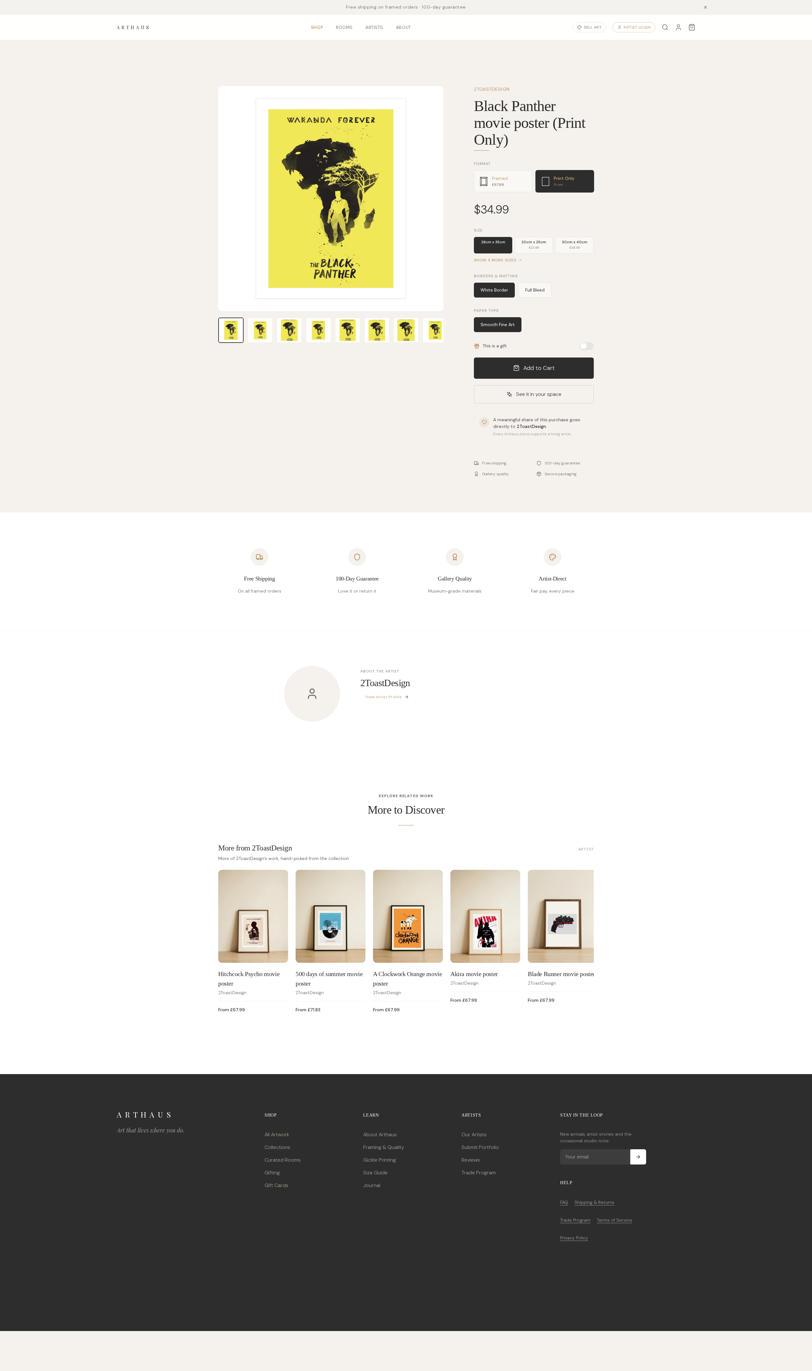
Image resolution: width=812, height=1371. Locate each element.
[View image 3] (289, 330)
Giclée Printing (379, 1160)
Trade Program (479, 1172)
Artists (374, 27)
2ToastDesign (491, 89)
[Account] (678, 27)
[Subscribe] (638, 1156)
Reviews (471, 1160)
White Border (494, 290)
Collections (277, 1147)
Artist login (637, 27)
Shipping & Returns (594, 1202)
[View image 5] (347, 330)
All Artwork (277, 1134)
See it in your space (538, 394)
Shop (317, 27)
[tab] (503, 181)
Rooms (344, 27)
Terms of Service (614, 1220)
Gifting (272, 1172)
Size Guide (375, 1172)
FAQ (564, 1202)
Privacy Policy (574, 1238)
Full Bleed (535, 290)
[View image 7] (406, 330)
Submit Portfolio (480, 1147)
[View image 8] (435, 330)
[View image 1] (231, 330)
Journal (371, 1185)
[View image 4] (318, 330)
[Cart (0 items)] (691, 27)
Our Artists (474, 1134)
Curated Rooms (283, 1160)
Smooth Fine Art (498, 324)
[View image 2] (260, 330)
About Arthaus (380, 1134)
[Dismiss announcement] (705, 7)
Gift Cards (276, 1185)
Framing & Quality (383, 1147)
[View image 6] (377, 330)
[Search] (665, 27)
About (403, 27)
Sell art (592, 27)
